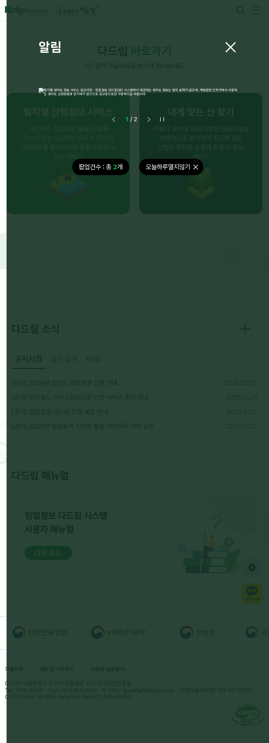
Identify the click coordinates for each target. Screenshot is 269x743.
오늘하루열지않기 (168, 167)
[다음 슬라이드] (148, 119)
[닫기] (230, 47)
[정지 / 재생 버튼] (162, 119)
